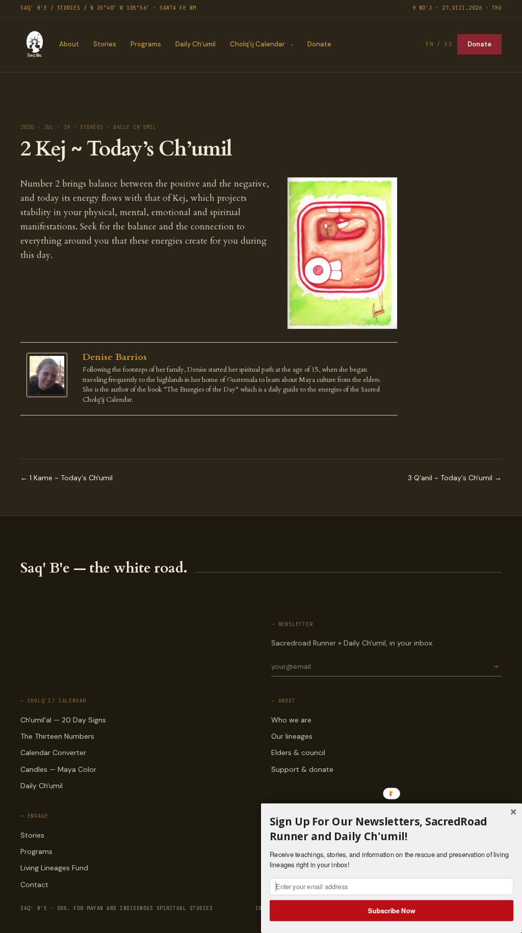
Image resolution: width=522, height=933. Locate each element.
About (69, 44)
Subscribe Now (391, 910)
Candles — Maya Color (58, 769)
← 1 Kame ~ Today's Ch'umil (66, 477)
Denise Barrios (115, 357)
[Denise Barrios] (49, 375)
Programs (145, 44)
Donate (319, 44)
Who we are (291, 719)
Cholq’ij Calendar (257, 44)
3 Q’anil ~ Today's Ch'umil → (455, 477)
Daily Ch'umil (41, 785)
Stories (104, 44)
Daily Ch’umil (195, 44)
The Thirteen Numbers (57, 736)
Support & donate (302, 769)
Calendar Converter (53, 752)
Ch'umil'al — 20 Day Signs (63, 719)
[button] (391, 829)
